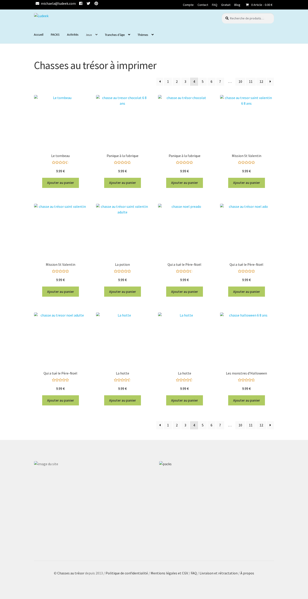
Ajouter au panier (60, 182)
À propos (247, 573)
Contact (203, 5)
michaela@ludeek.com (58, 3)
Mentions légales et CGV (170, 573)
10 (240, 81)
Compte (188, 5)
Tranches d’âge (115, 35)
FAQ (214, 5)
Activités (72, 35)
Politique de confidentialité (127, 573)
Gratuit (225, 5)
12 (261, 81)
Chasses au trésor (71, 573)
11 (251, 81)
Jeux (89, 35)
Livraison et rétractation (219, 573)
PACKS (55, 35)
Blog (237, 5)
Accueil (38, 35)
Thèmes (143, 35)
